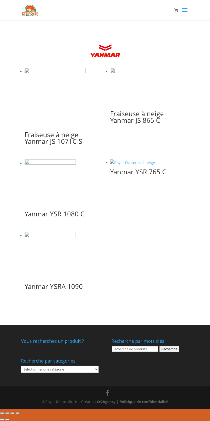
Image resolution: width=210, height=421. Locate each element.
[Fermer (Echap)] (2, 413)
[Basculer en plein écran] (12, 413)
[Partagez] (7, 413)
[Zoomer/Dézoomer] (17, 413)
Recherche (169, 349)
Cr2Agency (107, 401)
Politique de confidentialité (144, 401)
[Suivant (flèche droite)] (7, 419)
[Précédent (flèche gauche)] (2, 419)
